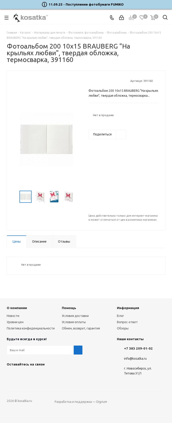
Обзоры (123, 328)
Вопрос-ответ (127, 322)
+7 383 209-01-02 (138, 348)
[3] (99, 80)
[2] (95, 80)
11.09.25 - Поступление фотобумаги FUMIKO (86, 4)
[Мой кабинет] (121, 17)
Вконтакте (11, 374)
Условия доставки (75, 316)
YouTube (22, 374)
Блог (120, 316)
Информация (128, 308)
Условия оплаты (74, 322)
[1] (90, 80)
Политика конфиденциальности (31, 328)
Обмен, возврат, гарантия (81, 328)
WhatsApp (33, 374)
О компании (17, 308)
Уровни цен (15, 322)
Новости (13, 316)
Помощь (69, 308)
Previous (14, 197)
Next (78, 197)
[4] (103, 80)
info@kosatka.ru (135, 358)
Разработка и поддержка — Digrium (81, 402)
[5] (107, 80)
